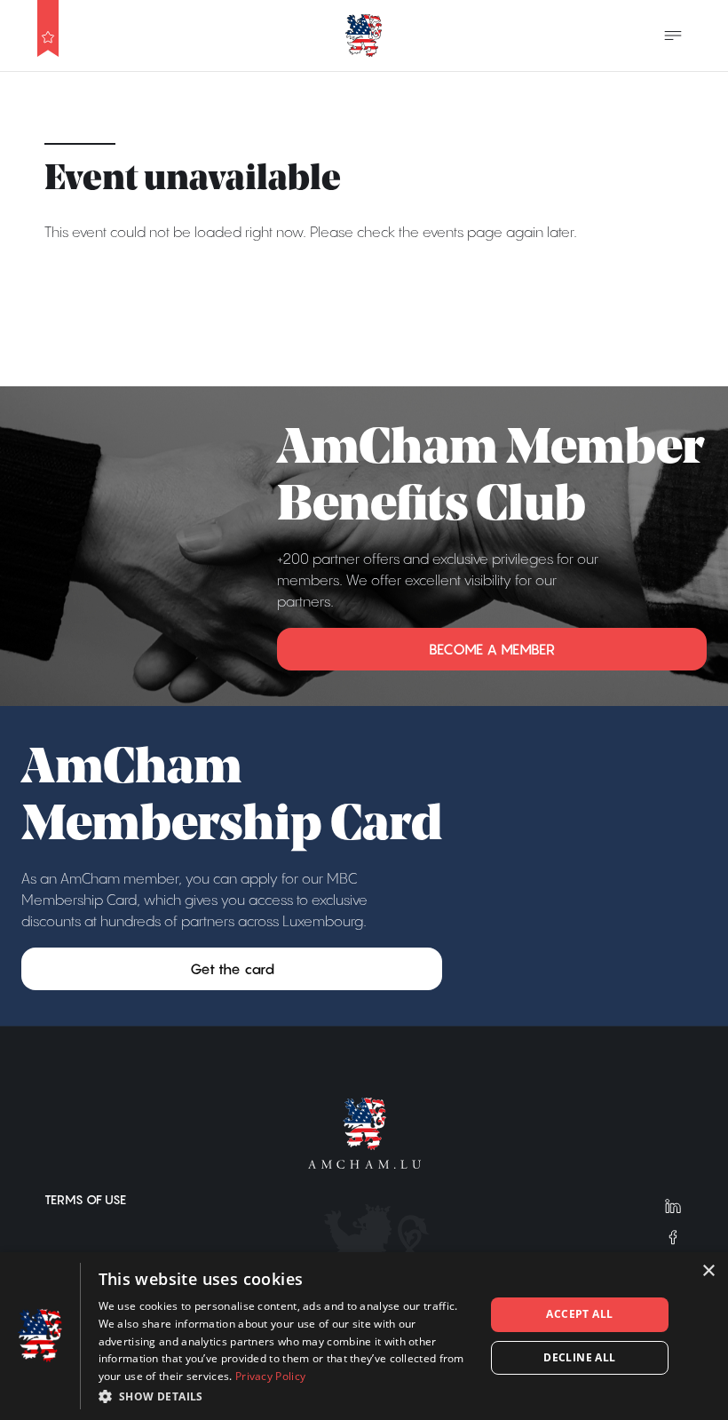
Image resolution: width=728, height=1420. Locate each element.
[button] (286, 1396)
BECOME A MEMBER (492, 649)
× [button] (708, 1271)
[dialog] (364, 1336)
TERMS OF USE (85, 1199)
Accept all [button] (579, 1313)
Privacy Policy (270, 1376)
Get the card (232, 969)
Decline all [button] (579, 1357)
